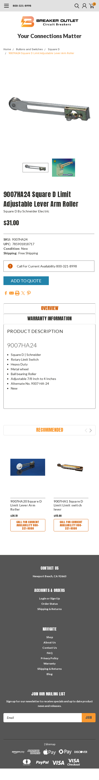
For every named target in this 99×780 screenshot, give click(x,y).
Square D (54, 49)
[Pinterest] (28, 293)
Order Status (49, 603)
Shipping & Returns (49, 609)
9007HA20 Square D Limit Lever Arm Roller (26, 505)
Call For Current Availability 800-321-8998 (27, 525)
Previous (8, 109)
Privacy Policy (49, 658)
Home (7, 49)
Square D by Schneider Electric (26, 211)
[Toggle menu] (6, 8)
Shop (49, 637)
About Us (50, 642)
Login (42, 598)
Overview (49, 308)
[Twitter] (23, 293)
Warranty (49, 663)
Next (90, 109)
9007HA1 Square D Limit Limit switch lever (68, 505)
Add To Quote (26, 280)
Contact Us (49, 647)
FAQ (49, 653)
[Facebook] (5, 293)
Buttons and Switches (29, 49)
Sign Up (55, 598)
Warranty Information (49, 318)
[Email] (11, 293)
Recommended (49, 429)
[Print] (17, 293)
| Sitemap (49, 744)
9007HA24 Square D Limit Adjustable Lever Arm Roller (41, 53)
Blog (49, 674)
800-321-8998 (22, 5)
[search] (75, 5)
